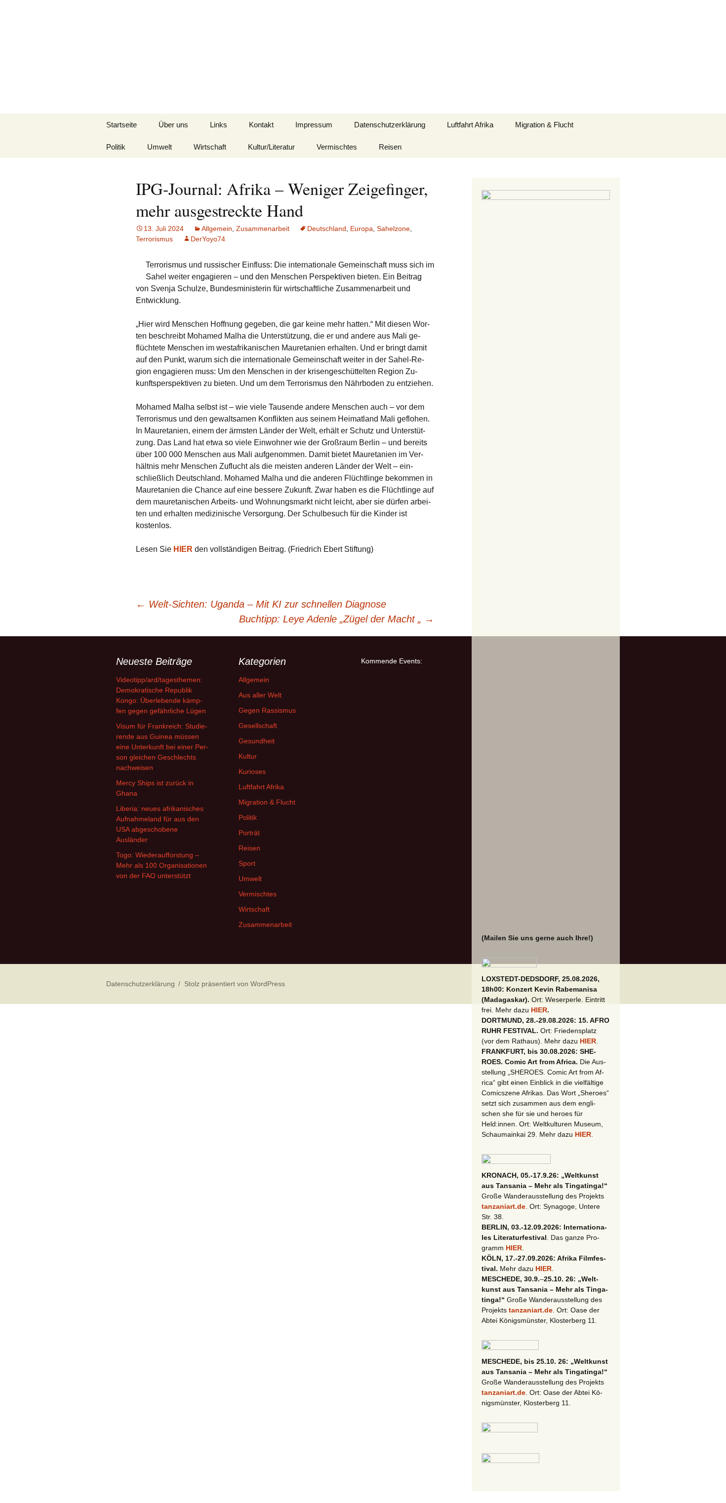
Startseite (121, 124)
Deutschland (326, 228)
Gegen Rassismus (267, 710)
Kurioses (252, 771)
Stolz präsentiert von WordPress (234, 984)
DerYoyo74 (208, 239)
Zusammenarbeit (262, 228)
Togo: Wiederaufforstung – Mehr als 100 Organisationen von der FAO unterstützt (161, 865)
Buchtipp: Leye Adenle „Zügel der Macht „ (336, 619)
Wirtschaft (210, 147)
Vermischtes (337, 147)
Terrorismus (154, 239)
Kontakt (261, 124)
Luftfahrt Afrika (470, 124)
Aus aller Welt (260, 695)
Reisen (390, 147)
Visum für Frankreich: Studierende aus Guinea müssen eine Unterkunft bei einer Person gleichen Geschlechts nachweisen (162, 746)
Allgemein (217, 228)
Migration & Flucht (544, 124)
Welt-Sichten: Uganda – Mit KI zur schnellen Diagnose (261, 604)
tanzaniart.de (503, 1206)
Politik (115, 147)
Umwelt (159, 147)
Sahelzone (393, 228)
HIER (183, 549)
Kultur (248, 756)
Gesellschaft (258, 726)
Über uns (173, 124)
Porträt (249, 833)
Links (218, 124)
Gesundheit (257, 741)
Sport (247, 863)
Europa (361, 228)
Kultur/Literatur (271, 147)
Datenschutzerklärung (389, 124)
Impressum (313, 124)
